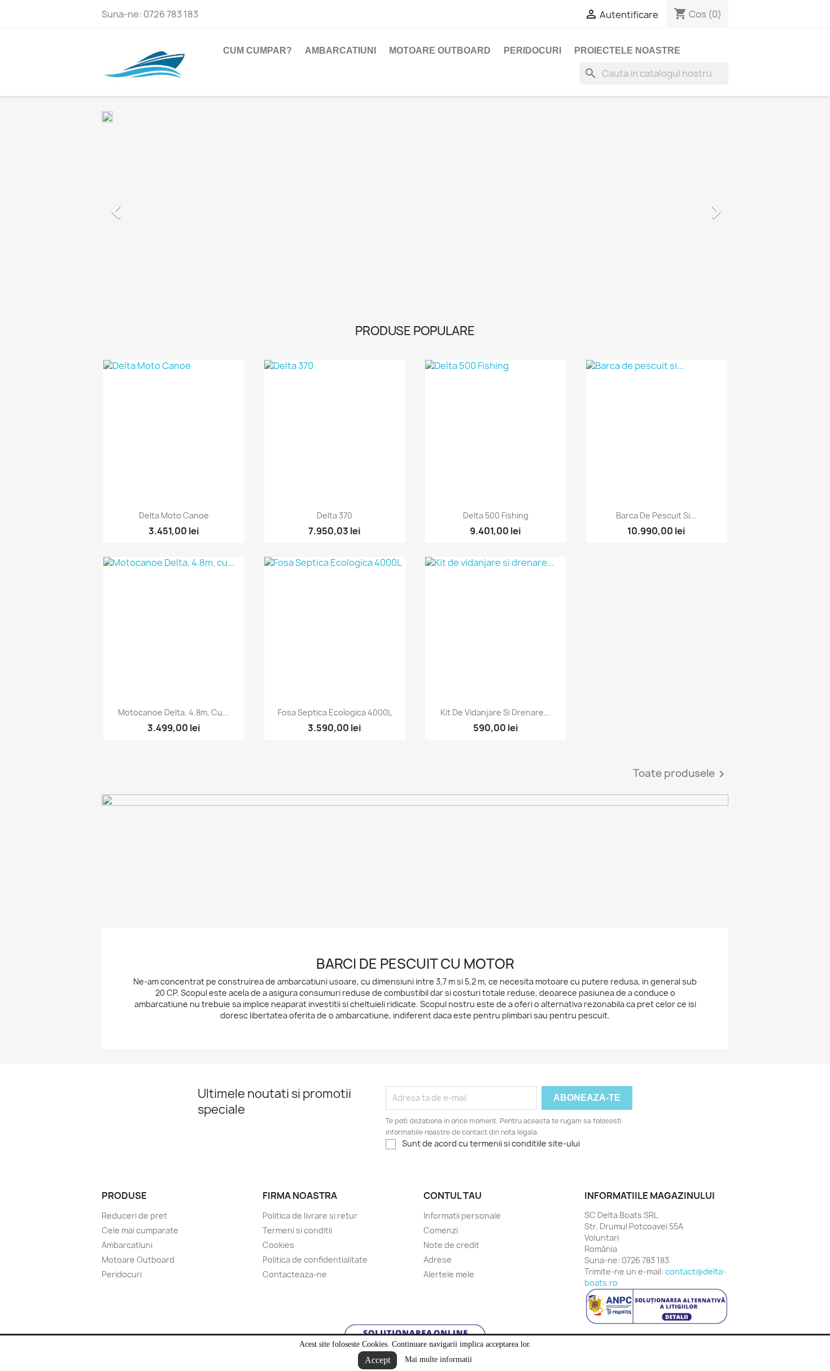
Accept (377, 1360)
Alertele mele (448, 1274)
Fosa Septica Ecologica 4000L (335, 712)
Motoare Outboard (440, 50)
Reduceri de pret (134, 1215)
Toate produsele (680, 774)
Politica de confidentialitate (315, 1259)
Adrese (437, 1259)
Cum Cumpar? (257, 50)
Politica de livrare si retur (310, 1215)
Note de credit (451, 1245)
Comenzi (440, 1230)
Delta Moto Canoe (174, 515)
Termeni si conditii (297, 1230)
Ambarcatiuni (340, 50)
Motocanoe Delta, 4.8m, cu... (173, 712)
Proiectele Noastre (627, 50)
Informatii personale (462, 1215)
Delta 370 (334, 515)
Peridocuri (532, 50)
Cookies (278, 1245)
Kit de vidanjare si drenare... (495, 712)
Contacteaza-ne (295, 1274)
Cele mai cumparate (140, 1230)
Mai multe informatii (438, 1359)
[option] (415, 206)
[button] (149, 206)
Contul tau (452, 1195)
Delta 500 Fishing (495, 515)
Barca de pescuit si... (656, 515)
